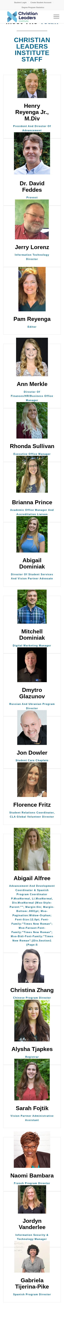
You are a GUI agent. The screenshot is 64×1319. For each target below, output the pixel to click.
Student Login (20, 2)
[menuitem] (20, 2)
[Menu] (54, 16)
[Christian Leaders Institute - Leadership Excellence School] (26, 16)
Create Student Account (41, 2)
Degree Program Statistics (33, 7)
